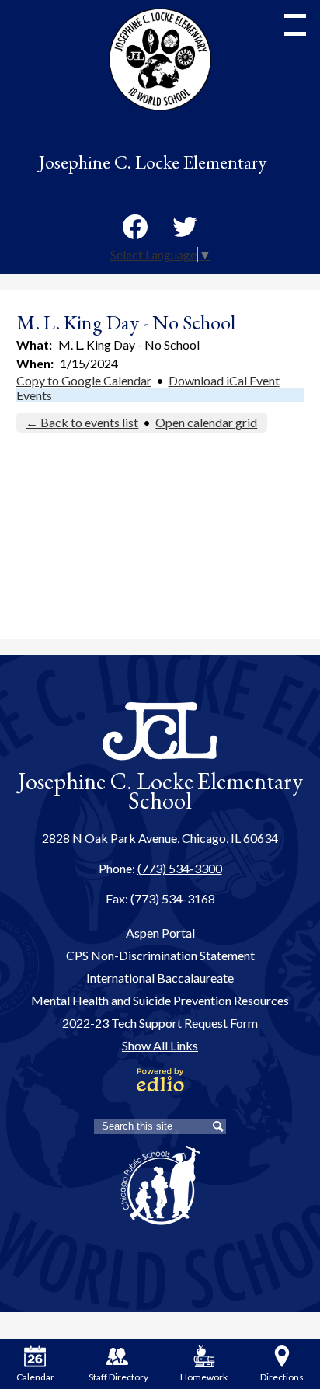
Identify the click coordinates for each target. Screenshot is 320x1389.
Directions (282, 1377)
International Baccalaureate (160, 977)
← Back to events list (82, 422)
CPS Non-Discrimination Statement (160, 955)
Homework (204, 1377)
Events (34, 395)
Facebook (135, 226)
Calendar (35, 1377)
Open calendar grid (206, 422)
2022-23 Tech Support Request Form (160, 1022)
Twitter (184, 226)
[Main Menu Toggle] (295, 25)
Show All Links (160, 1045)
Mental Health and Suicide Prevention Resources (160, 1000)
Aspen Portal (160, 932)
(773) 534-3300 (179, 868)
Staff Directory (117, 1377)
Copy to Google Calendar (83, 380)
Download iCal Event (224, 380)
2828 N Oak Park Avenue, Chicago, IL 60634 (160, 837)
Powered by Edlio (160, 1079)
